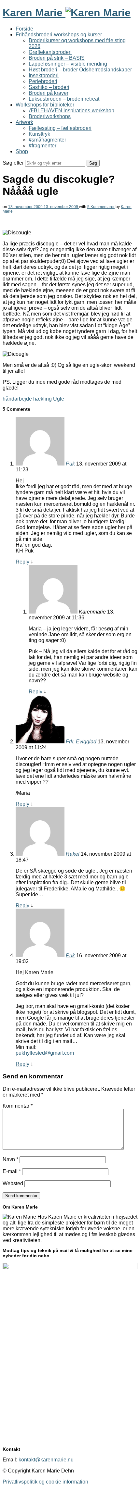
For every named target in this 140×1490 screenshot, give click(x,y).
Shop (22, 151)
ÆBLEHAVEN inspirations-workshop (71, 110)
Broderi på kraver (48, 93)
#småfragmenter (47, 140)
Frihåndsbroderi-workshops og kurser (59, 34)
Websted (13, 1183)
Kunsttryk (39, 134)
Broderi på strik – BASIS (57, 58)
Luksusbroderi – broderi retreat (64, 99)
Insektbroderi (44, 75)
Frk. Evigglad (81, 741)
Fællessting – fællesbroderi (60, 128)
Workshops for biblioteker (45, 104)
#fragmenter (42, 145)
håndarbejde (17, 399)
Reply (22, 562)
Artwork (24, 122)
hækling (42, 399)
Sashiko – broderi (49, 87)
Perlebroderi (43, 81)
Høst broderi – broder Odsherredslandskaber (80, 69)
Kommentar (18, 1106)
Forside (24, 28)
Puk (70, 463)
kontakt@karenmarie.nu (46, 1459)
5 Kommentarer (101, 207)
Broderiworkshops (50, 116)
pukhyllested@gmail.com (45, 1053)
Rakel (72, 854)
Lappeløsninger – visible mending (68, 64)
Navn (10, 1159)
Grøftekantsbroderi (50, 52)
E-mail (12, 1171)
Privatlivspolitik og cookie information (45, 1481)
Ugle (58, 399)
